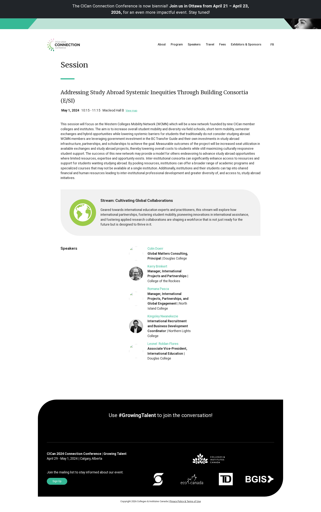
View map (131, 110)
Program (177, 44)
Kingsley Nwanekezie (162, 316)
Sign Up (57, 481)
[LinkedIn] (154, 429)
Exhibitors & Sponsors (246, 44)
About (162, 44)
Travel (210, 44)
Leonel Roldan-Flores (163, 344)
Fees (222, 44)
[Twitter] (157, 429)
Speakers (194, 44)
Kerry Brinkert (157, 266)
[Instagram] (163, 429)
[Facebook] (160, 429)
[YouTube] (166, 429)
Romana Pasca (158, 289)
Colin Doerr (155, 248)
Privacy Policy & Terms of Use (185, 501)
